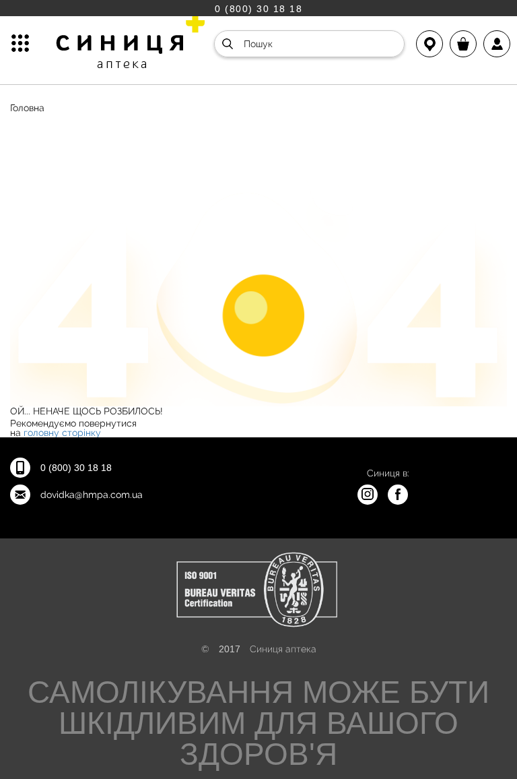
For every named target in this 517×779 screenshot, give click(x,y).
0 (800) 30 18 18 (258, 8)
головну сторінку (62, 432)
